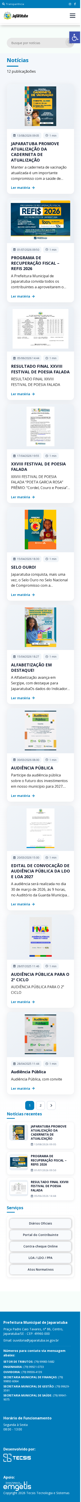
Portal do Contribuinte (40, 1235)
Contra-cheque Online (40, 1246)
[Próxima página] (51, 1105)
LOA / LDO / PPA (40, 1258)
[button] (75, 37)
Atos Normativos (41, 1269)
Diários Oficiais (40, 1223)
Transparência (15, 4)
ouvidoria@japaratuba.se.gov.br (36, 1340)
